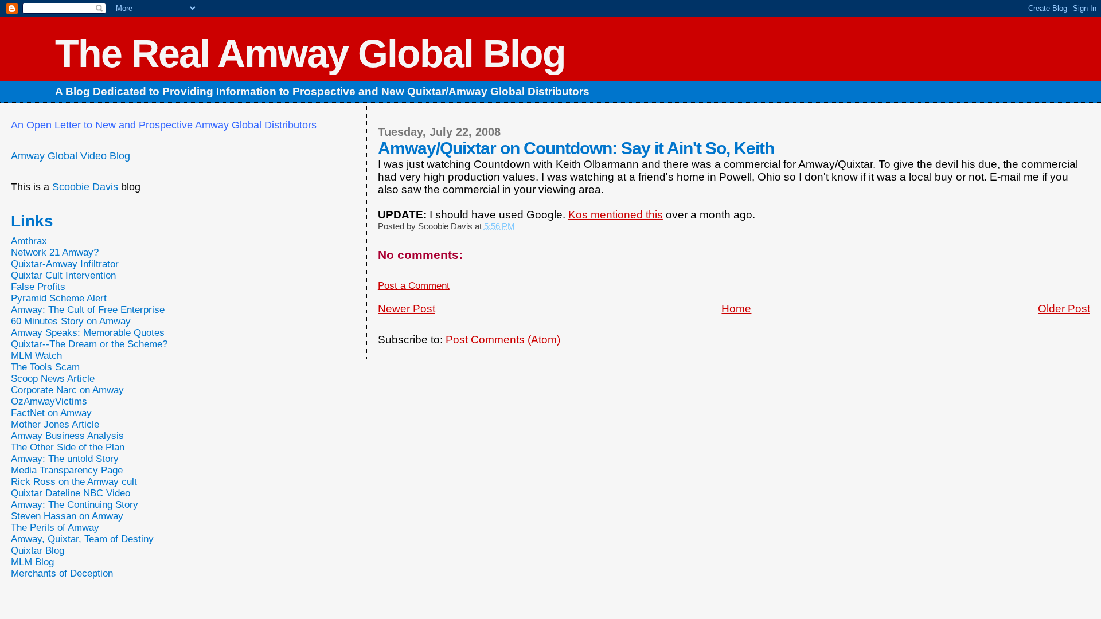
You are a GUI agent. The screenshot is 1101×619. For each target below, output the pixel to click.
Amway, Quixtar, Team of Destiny (82, 539)
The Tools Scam (45, 367)
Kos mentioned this (615, 215)
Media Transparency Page (67, 470)
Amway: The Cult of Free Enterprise (88, 309)
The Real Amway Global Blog (310, 53)
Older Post (1064, 309)
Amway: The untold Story (65, 458)
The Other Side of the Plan (67, 447)
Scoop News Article (53, 378)
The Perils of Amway (55, 527)
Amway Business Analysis (67, 435)
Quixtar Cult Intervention (63, 275)
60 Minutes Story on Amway (71, 321)
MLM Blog (32, 562)
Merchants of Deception (62, 573)
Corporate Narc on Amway (67, 390)
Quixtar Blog (37, 550)
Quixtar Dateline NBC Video (70, 493)
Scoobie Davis (85, 187)
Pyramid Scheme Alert (59, 298)
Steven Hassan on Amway (67, 516)
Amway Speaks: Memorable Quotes (88, 332)
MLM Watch (36, 355)
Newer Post (406, 309)
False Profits (38, 286)
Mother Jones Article (55, 424)
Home (736, 309)
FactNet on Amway (51, 413)
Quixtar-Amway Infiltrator (65, 263)
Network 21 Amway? (55, 252)
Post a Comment (414, 285)
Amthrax (29, 241)
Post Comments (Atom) (503, 340)
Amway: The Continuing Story (74, 504)
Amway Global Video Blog (70, 156)
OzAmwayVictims (49, 401)
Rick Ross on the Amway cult (74, 481)
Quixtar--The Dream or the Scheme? (89, 344)
